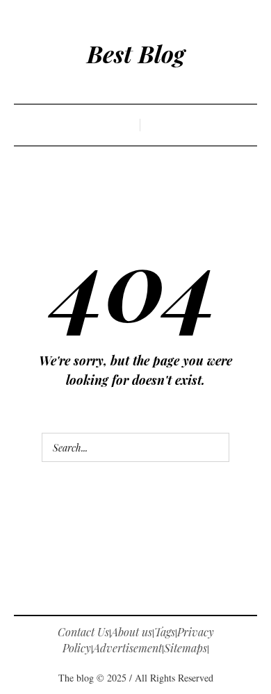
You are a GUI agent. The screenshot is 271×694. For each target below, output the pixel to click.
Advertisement (127, 648)
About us (131, 632)
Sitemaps (185, 648)
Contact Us (83, 632)
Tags (164, 632)
